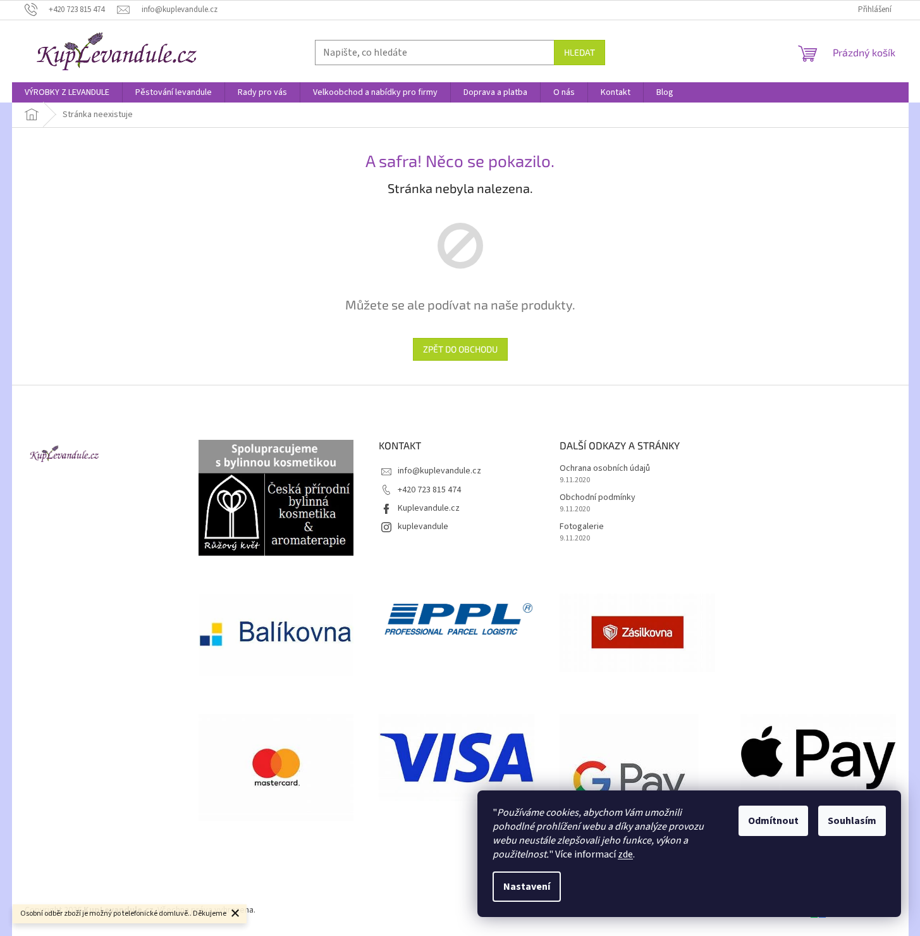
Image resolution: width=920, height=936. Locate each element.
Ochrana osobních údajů (605, 469)
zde (625, 854)
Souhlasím (852, 821)
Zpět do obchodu (460, 349)
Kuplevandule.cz (429, 508)
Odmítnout (773, 821)
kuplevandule (423, 526)
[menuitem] (67, 92)
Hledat (579, 52)
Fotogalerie (582, 527)
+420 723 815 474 (429, 490)
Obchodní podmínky (597, 498)
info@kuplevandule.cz (439, 471)
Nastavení (526, 887)
